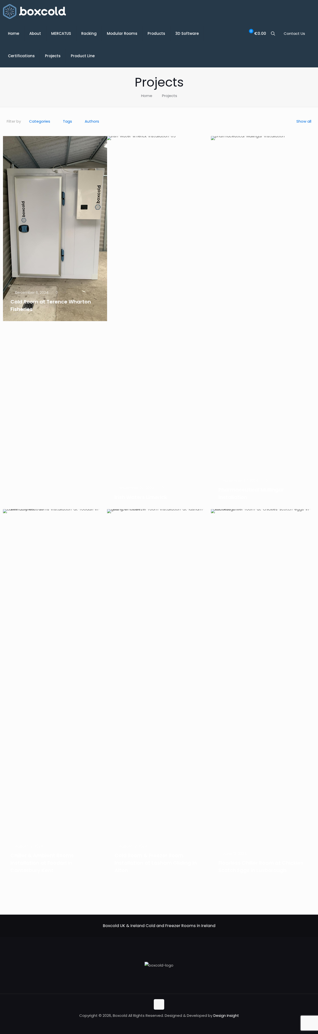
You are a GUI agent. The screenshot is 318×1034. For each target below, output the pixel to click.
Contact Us (294, 33)
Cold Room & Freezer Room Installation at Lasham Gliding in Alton (156, 863)
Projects (169, 95)
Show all (303, 121)
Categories (39, 121)
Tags (67, 121)
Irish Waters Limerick (141, 497)
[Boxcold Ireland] (34, 11)
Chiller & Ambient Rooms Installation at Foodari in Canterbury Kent (42, 863)
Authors (92, 121)
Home (146, 95)
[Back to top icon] (159, 1004)
